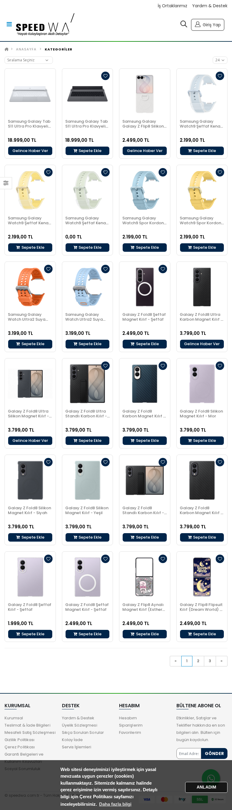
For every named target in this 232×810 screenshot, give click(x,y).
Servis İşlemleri (77, 747)
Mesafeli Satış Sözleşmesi (30, 732)
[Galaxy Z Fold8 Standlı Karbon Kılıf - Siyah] (144, 480)
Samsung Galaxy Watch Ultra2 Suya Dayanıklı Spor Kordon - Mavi (87, 322)
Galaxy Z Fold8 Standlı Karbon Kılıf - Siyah (143, 512)
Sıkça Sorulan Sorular (83, 732)
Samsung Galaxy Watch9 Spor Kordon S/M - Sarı (200, 223)
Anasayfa (26, 49)
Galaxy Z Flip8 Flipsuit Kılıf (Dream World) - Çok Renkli (201, 609)
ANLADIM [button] (206, 787)
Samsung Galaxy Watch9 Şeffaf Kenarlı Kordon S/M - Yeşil (87, 223)
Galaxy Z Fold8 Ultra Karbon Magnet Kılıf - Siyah (201, 319)
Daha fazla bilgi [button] (115, 804)
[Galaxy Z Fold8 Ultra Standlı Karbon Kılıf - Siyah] (87, 383)
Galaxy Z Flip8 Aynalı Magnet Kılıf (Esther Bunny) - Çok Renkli (143, 609)
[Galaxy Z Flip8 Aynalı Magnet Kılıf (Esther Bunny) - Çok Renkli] (144, 577)
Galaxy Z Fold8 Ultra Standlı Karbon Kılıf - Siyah (86, 416)
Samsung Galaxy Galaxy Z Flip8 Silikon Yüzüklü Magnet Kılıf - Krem (144, 128)
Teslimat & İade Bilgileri (27, 725)
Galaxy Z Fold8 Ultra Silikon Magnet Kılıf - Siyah (28, 416)
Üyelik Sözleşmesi (79, 725)
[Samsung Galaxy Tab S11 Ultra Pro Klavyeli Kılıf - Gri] (87, 94)
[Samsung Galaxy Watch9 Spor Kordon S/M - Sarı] (202, 190)
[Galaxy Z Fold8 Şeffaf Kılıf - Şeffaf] (30, 577)
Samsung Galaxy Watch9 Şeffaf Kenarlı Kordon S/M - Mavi (202, 126)
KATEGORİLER (58, 49)
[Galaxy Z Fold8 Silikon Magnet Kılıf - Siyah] (30, 480)
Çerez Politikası (20, 747)
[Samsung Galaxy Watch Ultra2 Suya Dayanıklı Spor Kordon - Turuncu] (30, 287)
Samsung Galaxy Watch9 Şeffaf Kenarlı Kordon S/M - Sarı (30, 223)
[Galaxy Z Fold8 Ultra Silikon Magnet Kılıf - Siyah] (30, 383)
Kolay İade (72, 740)
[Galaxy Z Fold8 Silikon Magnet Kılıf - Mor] (202, 383)
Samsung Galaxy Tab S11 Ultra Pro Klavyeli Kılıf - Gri (86, 126)
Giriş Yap (212, 25)
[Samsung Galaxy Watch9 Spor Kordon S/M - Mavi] (144, 190)
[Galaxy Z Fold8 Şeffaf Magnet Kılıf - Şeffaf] (144, 287)
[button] (184, 25)
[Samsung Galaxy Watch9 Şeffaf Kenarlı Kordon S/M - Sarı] (30, 190)
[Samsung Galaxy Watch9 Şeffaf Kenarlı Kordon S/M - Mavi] (202, 94)
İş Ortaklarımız (172, 6)
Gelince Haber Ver (30, 151)
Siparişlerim (131, 725)
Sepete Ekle (90, 151)
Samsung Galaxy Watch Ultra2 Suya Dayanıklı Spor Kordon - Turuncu (30, 322)
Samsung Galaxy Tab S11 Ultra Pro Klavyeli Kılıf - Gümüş (29, 126)
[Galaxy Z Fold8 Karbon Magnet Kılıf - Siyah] (144, 383)
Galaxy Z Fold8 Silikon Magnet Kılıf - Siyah (29, 510)
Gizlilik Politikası (19, 740)
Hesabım (128, 718)
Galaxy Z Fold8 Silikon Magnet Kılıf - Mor (201, 413)
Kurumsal (14, 718)
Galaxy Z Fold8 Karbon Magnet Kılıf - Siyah (143, 416)
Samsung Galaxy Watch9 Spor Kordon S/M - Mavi (143, 223)
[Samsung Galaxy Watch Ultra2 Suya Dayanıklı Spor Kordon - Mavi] (87, 287)
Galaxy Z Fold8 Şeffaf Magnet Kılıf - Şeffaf (144, 317)
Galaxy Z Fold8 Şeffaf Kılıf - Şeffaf (29, 607)
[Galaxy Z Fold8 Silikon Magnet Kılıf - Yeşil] (87, 480)
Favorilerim (130, 732)
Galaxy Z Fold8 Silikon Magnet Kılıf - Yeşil (86, 510)
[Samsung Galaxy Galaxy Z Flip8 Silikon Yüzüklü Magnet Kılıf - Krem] (144, 94)
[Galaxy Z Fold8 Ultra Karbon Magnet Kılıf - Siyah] (202, 287)
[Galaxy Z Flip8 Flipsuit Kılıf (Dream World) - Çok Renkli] (202, 577)
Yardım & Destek (209, 6)
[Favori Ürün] (105, 76)
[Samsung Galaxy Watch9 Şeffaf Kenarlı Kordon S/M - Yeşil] (87, 190)
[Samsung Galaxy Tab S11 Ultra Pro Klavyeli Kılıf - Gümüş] (30, 94)
